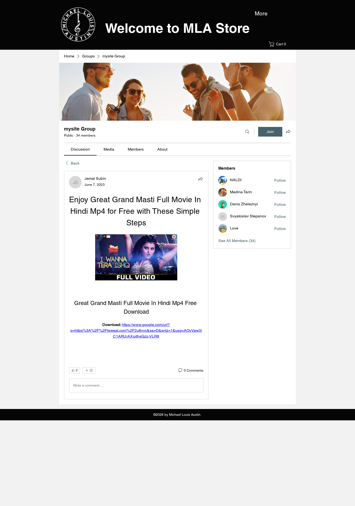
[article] (136, 285)
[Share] (200, 179)
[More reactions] (89, 370)
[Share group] (288, 131)
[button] (279, 44)
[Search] (247, 132)
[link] (80, 149)
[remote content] (136, 257)
